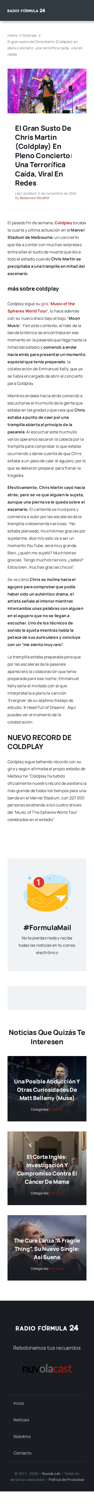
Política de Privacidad (66, 1479)
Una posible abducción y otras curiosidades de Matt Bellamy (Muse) (47, 1090)
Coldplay (63, 222)
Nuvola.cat (51, 1473)
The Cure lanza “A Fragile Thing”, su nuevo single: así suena (47, 1249)
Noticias (56, 1109)
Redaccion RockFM (34, 198)
